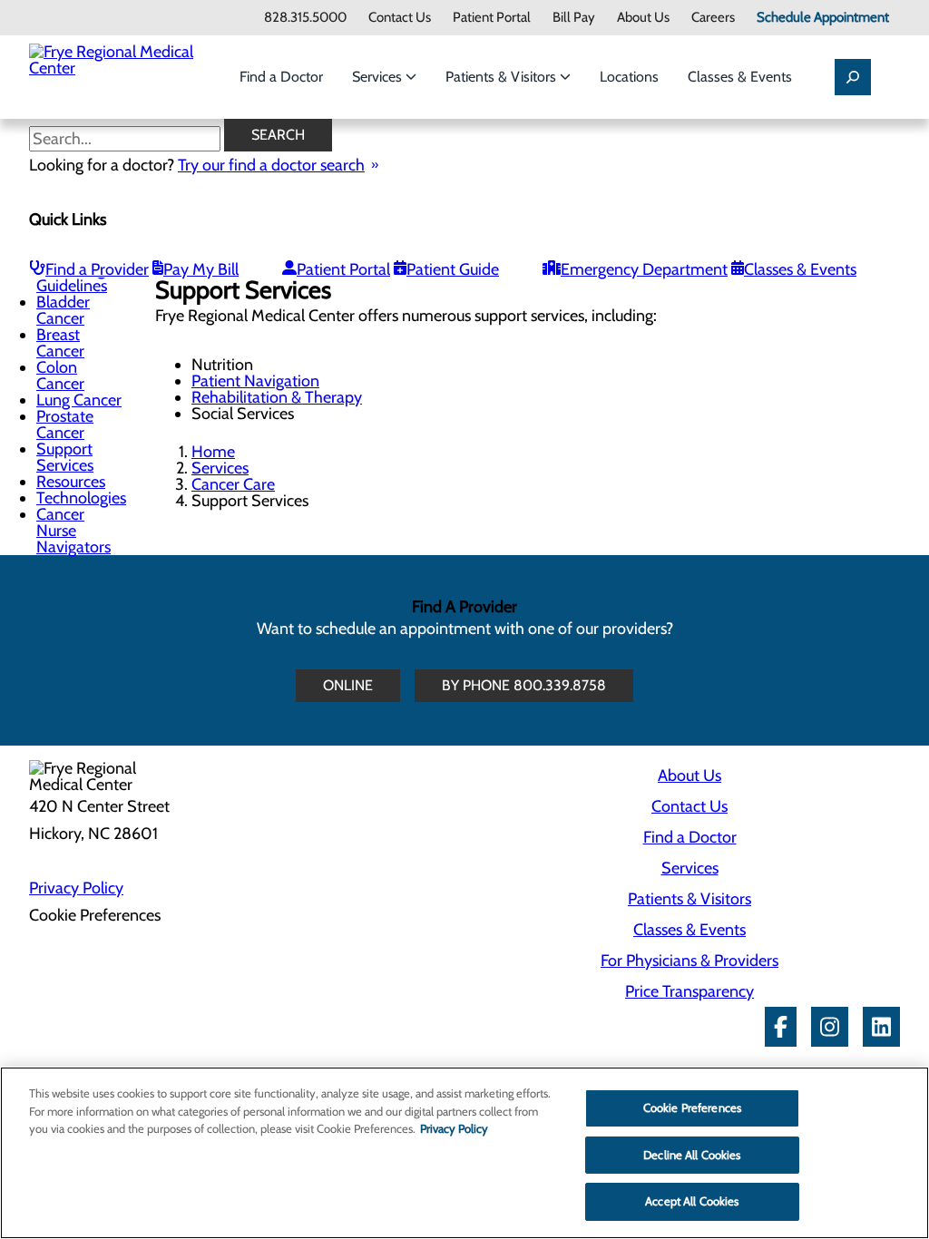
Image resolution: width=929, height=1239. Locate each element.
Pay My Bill (201, 269)
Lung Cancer (79, 400)
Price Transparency (689, 991)
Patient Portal (492, 17)
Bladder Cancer (63, 310)
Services (379, 76)
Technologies (81, 498)
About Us (643, 17)
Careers (713, 17)
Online (348, 685)
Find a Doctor (281, 76)
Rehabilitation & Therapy (276, 397)
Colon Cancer (60, 375)
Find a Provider (97, 269)
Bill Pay (574, 17)
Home (213, 452)
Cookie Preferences (692, 1107)
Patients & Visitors (502, 76)
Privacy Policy (76, 888)
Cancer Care (233, 484)
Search (278, 134)
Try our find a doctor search (271, 165)
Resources (70, 482)
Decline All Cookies (691, 1154)
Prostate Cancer (64, 424)
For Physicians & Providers (689, 960)
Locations (629, 76)
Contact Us (399, 17)
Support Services (64, 457)
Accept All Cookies (691, 1201)
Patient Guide (452, 269)
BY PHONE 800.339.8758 (524, 685)
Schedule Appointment (823, 17)
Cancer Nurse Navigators (73, 530)
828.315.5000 (305, 17)
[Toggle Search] (853, 77)
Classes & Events (740, 76)
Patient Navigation (255, 381)
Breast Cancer (60, 343)
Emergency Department (644, 269)
